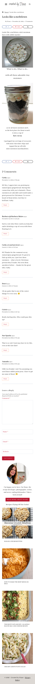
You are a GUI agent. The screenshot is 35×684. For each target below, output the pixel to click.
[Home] (2, 12)
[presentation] (17, 523)
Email (5, 442)
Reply (5, 205)
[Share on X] (28, 26)
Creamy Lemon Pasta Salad (14, 667)
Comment (6, 398)
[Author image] (3, 21)
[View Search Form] (29, 4)
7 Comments (29, 21)
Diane (9, 21)
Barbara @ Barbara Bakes (12, 216)
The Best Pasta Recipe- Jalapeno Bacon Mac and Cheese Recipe (17, 625)
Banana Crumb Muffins (13, 541)
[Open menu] (6, 4)
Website (6, 452)
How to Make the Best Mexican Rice (16, 583)
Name (5, 432)
